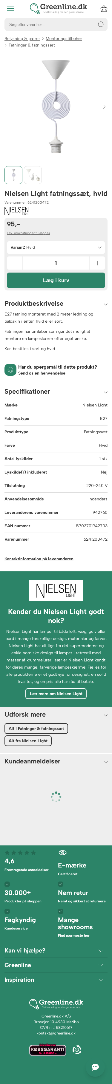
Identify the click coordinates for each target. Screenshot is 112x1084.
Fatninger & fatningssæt (32, 45)
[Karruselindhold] (56, 107)
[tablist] (56, 175)
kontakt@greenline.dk (56, 1033)
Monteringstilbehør (64, 38)
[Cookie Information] (76, 1050)
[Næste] (104, 106)
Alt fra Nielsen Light (28, 740)
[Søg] (101, 24)
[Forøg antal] (97, 263)
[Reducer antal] (14, 263)
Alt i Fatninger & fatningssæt (36, 728)
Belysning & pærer (22, 38)
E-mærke (72, 868)
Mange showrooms (75, 927)
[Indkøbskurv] (104, 8)
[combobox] (56, 247)
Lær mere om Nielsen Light (56, 693)
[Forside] (58, 8)
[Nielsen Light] (16, 211)
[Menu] (10, 8)
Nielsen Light (95, 405)
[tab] (13, 175)
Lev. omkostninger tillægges (28, 233)
